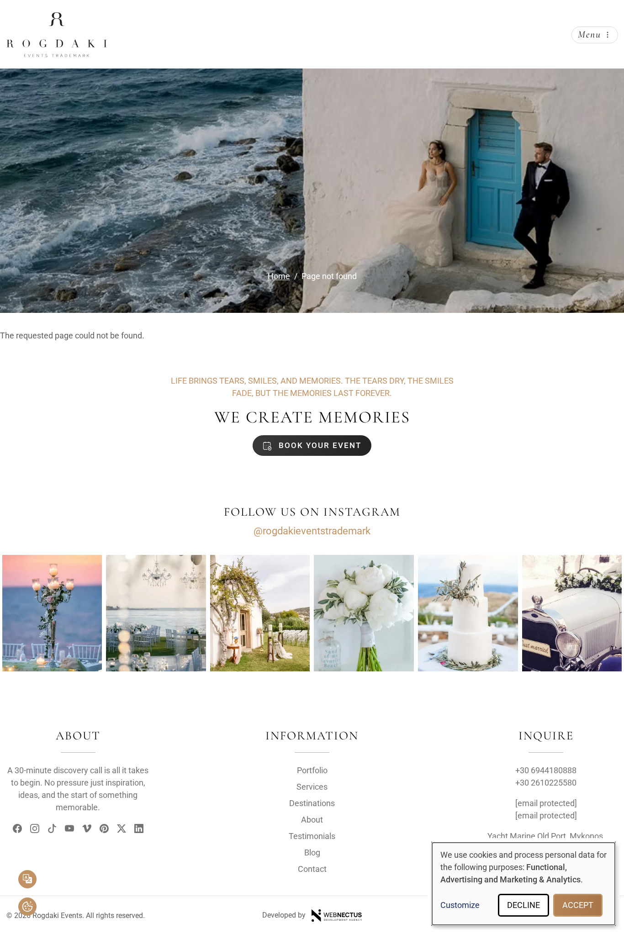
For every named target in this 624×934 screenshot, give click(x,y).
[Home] (56, 20)
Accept (577, 905)
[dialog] (523, 884)
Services (312, 787)
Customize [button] (460, 905)
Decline (523, 905)
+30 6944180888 (545, 770)
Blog (312, 852)
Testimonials (312, 836)
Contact (312, 869)
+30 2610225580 (545, 782)
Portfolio (312, 770)
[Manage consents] (27, 906)
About (312, 819)
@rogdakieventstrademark (312, 531)
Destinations (312, 803)
